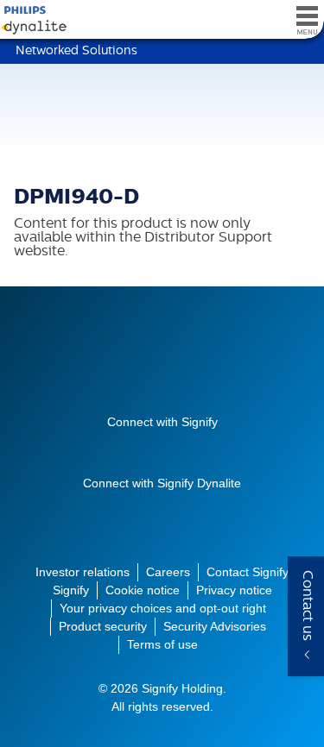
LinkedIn (209, 449)
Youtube (116, 449)
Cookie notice (142, 590)
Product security (103, 626)
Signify (162, 366)
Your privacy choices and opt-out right (163, 608)
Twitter (147, 449)
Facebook (178, 449)
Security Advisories (214, 626)
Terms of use (162, 644)
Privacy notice (234, 590)
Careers (168, 572)
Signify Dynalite (30, 20)
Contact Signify (247, 572)
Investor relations (82, 572)
